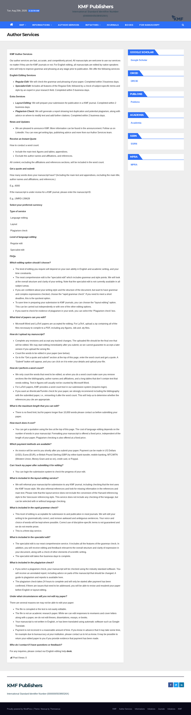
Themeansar (55, 709)
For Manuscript (149, 25)
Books (129, 25)
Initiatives (92, 25)
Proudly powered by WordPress (20, 709)
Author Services (68, 25)
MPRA (134, 164)
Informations (41, 25)
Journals (113, 25)
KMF (21, 25)
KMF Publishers (95, 6)
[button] (183, 25)
